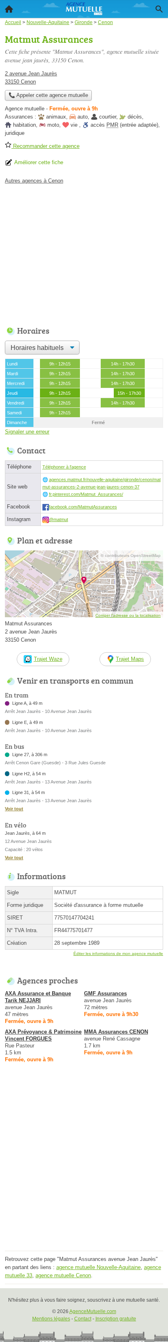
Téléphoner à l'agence (64, 466)
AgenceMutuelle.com (92, 1311)
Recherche (159, 9)
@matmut (58, 519)
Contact (82, 1319)
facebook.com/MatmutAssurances (83, 506)
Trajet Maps (130, 659)
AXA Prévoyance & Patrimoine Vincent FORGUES (43, 1035)
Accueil (9, 9)
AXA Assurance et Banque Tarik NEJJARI (38, 996)
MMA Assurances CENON (116, 1032)
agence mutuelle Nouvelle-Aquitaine (98, 1267)
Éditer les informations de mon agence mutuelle (118, 953)
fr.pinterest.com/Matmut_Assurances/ (86, 494)
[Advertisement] (84, 1164)
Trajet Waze (48, 659)
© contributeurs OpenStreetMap (131, 555)
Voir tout (14, 808)
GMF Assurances (105, 993)
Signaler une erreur (27, 432)
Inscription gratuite (115, 1319)
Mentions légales (51, 1319)
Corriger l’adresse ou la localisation (128, 615)
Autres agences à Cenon (34, 181)
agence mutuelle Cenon (63, 1275)
